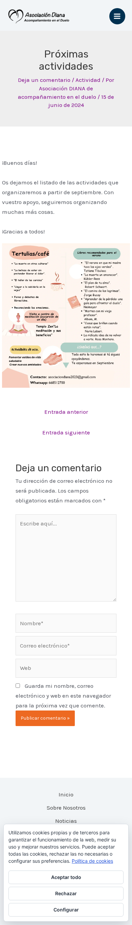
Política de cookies (92, 861)
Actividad (88, 79)
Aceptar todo (66, 877)
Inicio (66, 794)
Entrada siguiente (66, 432)
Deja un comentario (44, 79)
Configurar (66, 909)
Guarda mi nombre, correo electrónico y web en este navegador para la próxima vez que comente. (63, 695)
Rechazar (66, 893)
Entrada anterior (66, 411)
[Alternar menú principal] (117, 16)
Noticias (66, 820)
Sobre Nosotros (66, 807)
